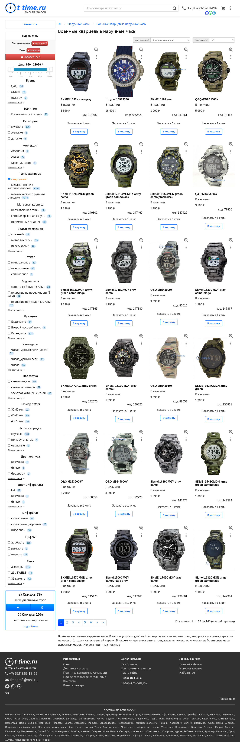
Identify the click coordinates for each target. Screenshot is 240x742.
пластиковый (22, 245)
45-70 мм (20, 421)
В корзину (79, 131)
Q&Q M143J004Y (206, 194)
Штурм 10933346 (117, 99)
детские (18, 138)
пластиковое (22, 268)
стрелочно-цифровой (28, 524)
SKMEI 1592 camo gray (76, 99)
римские (19, 548)
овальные (20, 445)
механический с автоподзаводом (23, 186)
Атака (17, 156)
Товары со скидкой (134, 683)
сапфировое (21, 274)
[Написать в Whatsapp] (14, 686)
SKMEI (18, 91)
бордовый (20, 473)
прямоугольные (24, 439)
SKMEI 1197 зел (161, 99)
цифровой (21, 530)
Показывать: (200, 40)
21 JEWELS (21, 572)
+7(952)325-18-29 (22, 673)
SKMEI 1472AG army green (79, 385)
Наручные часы (78, 24)
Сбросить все (31, 56)
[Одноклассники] (42, 607)
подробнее (30, 626)
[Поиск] (175, 8)
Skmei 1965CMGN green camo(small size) (166, 196)
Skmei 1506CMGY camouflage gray (117, 579)
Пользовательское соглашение (84, 676)
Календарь (22, 333)
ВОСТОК (18, 97)
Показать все (15, 102)
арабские (20, 542)
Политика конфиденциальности (85, 672)
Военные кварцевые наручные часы (121, 24)
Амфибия (19, 151)
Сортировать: (142, 40)
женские (19, 132)
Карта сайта (129, 672)
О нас (67, 664)
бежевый (19, 462)
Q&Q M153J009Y (72, 481)
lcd (15, 490)
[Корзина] (223, 8)
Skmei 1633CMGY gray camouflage (210, 291)
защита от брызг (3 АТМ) (30, 286)
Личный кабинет (190, 664)
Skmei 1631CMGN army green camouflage (210, 579)
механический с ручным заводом (26, 196)
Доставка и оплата (75, 668)
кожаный (20, 234)
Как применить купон (136, 668)
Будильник (21, 321)
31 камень (21, 578)
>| (103, 622)
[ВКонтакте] (8, 692)
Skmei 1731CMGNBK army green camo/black (123, 196)
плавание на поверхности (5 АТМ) (29, 294)
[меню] (231, 8)
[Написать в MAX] (8, 686)
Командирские (23, 162)
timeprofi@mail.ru (23, 680)
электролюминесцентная (31, 393)
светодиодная (23, 381)
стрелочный (22, 518)
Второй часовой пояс (28, 327)
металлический (24, 240)
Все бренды (129, 664)
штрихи (19, 554)
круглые (20, 433)
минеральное (23, 262)
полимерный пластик (28, 221)
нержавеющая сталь (27, 210)
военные (34, 50)
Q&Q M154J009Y (161, 289)
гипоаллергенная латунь (30, 215)
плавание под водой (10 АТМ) (30, 303)
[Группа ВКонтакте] (18, 607)
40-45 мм (20, 415)
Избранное (187, 672)
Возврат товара (74, 685)
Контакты (69, 681)
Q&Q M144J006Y (116, 481)
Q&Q (17, 86)
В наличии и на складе (29, 114)
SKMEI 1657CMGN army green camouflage (77, 579)
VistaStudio (227, 698)
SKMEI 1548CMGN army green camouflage (211, 483)
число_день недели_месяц (29, 351)
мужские (20, 126)
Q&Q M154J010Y (161, 385)
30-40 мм (19, 409)
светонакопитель (25, 387)
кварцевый (40, 43)
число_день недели (27, 359)
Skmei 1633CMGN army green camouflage (76, 291)
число (18, 365)
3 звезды (20, 566)
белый (17, 467)
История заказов (190, 668)
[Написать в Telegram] (20, 686)
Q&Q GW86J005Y (206, 99)
